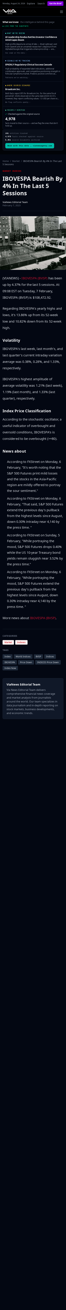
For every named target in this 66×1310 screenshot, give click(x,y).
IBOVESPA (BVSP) (34, 278)
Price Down (26, 662)
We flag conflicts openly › (17, 102)
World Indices (23, 656)
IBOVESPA (9, 662)
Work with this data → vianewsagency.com (30, 146)
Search (41, 3)
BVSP (38, 656)
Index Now (10, 668)
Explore (31, 3)
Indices (50, 656)
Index (7, 656)
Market (16, 161)
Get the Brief (55, 3)
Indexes (16, 171)
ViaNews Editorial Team (15, 202)
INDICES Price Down (48, 662)
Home (6, 161)
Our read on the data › (15, 53)
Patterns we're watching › (17, 77)
